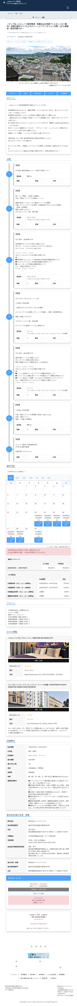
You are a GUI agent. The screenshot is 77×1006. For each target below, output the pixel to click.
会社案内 (41, 974)
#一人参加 (37, 41)
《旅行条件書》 (38, 898)
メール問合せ (38, 523)
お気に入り (39, 17)
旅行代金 (38, 93)
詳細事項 (64, 93)
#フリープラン (47, 41)
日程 (25, 93)
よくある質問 (51, 974)
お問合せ (53, 978)
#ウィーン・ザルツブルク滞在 (17, 41)
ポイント (13, 93)
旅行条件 (33, 974)
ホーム (14, 974)
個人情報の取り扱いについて (30, 978)
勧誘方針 (45, 978)
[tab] (11, 478)
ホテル (51, 93)
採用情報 (62, 974)
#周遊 (30, 41)
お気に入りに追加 (38, 893)
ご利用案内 (23, 974)
